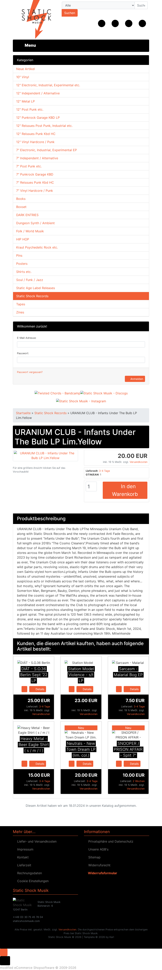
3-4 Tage (104, 470)
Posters (21, 264)
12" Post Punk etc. (29, 109)
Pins (19, 255)
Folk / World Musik (30, 231)
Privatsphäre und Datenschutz (109, 841)
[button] (115, 23)
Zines (20, 312)
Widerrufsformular (101, 873)
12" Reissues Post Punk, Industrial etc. (44, 126)
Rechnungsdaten (28, 873)
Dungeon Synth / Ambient (35, 223)
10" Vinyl (22, 77)
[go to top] (4, 952)
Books (20, 199)
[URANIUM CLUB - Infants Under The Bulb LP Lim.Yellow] (45, 455)
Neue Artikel (25, 69)
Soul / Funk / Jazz (29, 280)
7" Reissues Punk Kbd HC (35, 182)
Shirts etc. (23, 272)
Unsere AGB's (97, 849)
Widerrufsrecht (98, 865)
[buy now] (24, 689)
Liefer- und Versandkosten (36, 841)
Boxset (21, 207)
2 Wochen (139, 781)
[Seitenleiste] (27, 45)
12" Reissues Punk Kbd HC (36, 134)
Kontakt (22, 857)
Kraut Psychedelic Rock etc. (37, 247)
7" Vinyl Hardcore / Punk (34, 191)
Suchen (69, 13)
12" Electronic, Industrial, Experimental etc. (48, 85)
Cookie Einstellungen (32, 881)
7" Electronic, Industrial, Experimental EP (46, 150)
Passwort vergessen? (29, 372)
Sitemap (93, 857)
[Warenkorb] (142, 23)
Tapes (20, 304)
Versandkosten (138, 461)
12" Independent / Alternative (38, 93)
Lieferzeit (23, 865)
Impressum (24, 849)
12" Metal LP (25, 101)
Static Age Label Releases (35, 288)
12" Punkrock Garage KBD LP (38, 118)
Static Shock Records (32, 296)
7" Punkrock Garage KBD (34, 174)
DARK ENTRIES (27, 215)
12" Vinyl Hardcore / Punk (35, 142)
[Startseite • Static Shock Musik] (33, 20)
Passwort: (23, 353)
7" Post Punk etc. (29, 166)
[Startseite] (101, 23)
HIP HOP (22, 239)
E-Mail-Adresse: (26, 337)
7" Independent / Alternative (37, 158)
